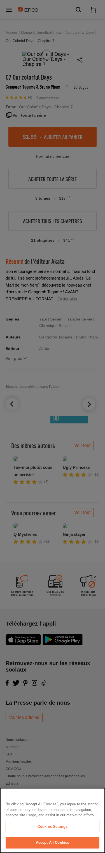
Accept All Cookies (52, 842)
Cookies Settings (52, 826)
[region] (52, 820)
